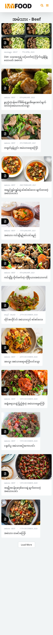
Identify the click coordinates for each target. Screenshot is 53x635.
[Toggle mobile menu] (47, 5)
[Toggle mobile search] (42, 5)
